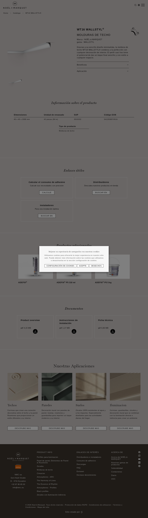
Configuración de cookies (60, 266)
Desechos (96, 266)
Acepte (82, 266)
